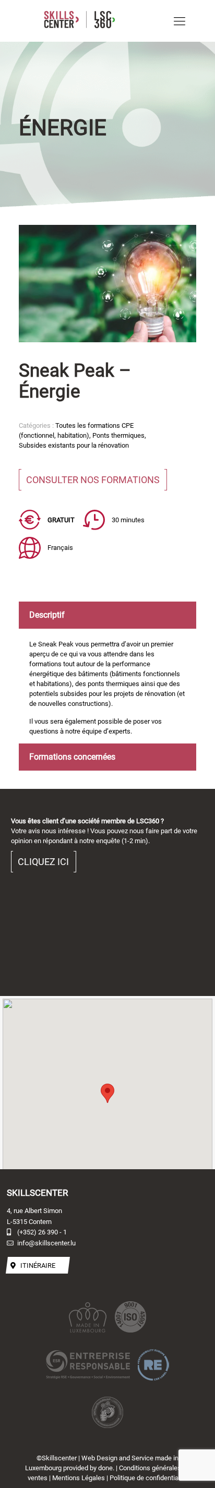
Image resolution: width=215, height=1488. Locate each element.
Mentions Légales (78, 1478)
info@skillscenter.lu (46, 1243)
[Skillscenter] (97, 21)
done (105, 1468)
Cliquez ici (43, 861)
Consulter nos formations (93, 479)
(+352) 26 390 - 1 (42, 1232)
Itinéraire (37, 1265)
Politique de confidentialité (148, 1478)
